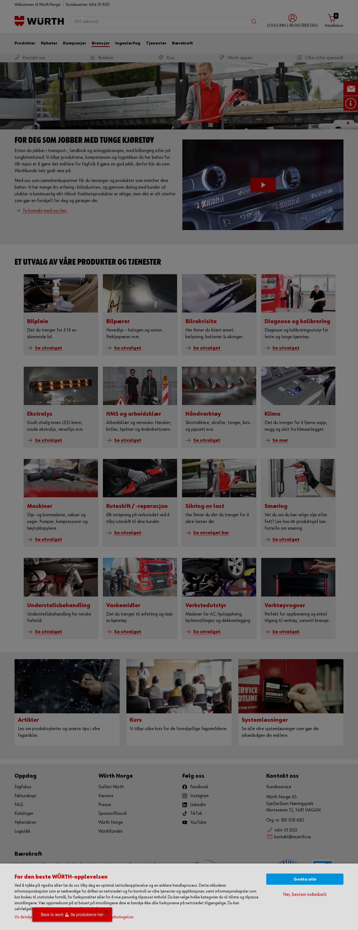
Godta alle (305, 879)
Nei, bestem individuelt (305, 894)
